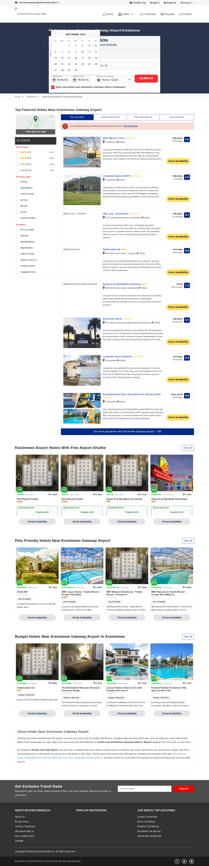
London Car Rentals (147, 817)
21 (62, 64)
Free (143, 117)
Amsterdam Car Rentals (149, 836)
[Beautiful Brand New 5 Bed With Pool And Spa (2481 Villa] (82, 408)
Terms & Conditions (25, 826)
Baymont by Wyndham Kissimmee (122, 284)
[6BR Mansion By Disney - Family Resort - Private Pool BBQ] (127, 566)
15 (69, 58)
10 (83, 52)
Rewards (169, 14)
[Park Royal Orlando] (37, 473)
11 (89, 52)
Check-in (57, 76)
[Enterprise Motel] (82, 332)
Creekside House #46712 (117, 176)
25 (89, 64)
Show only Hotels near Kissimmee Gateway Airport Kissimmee (90, 87)
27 (55, 70)
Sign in (155, 3)
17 (83, 58)
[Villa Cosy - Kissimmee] (82, 214)
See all (188, 448)
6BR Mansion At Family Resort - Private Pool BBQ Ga (168, 593)
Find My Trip (139, 3)
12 (96, 52)
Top (176, 117)
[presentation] (18, 477)
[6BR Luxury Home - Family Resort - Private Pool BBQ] (82, 566)
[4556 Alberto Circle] (82, 152)
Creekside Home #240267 (118, 357)
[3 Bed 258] (37, 566)
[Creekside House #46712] (82, 190)
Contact (187, 14)
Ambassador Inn (112, 249)
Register (171, 3)
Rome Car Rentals (146, 822)
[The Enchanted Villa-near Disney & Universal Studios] (82, 661)
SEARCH (146, 78)
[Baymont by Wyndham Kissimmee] (82, 284)
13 (56, 58)
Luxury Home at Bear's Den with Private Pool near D (124, 689)
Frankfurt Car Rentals (148, 826)
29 (69, 70)
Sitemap (19, 841)
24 (82, 64)
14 (62, 58)
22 (69, 64)
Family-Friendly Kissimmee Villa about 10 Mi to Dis (168, 689)
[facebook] (177, 861)
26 (96, 64)
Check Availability (178, 161)
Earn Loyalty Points (25, 836)
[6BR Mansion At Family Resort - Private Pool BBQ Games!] (171, 566)
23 (76, 64)
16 (76, 58)
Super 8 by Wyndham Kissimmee (124, 499)
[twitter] (184, 861)
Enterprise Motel (113, 319)
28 (62, 70)
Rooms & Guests (105, 76)
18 (89, 58)
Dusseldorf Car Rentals (149, 831)
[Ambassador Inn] (82, 249)
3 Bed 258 (22, 591)
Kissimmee (31, 97)
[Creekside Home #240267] (82, 370)
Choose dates (130, 126)
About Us (20, 817)
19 (96, 58)
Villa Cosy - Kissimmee (116, 214)
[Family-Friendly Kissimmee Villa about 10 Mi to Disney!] (171, 661)
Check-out (78, 76)
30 (76, 70)
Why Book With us (24, 831)
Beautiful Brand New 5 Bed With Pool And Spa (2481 (132, 394)
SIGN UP (183, 789)
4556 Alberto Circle (114, 138)
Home (109, 14)
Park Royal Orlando (27, 499)
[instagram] (191, 861)
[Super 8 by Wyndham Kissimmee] (127, 473)
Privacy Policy (22, 822)
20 (55, 64)
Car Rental (149, 14)
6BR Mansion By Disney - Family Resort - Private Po (124, 593)
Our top (77, 117)
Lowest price (110, 117)
